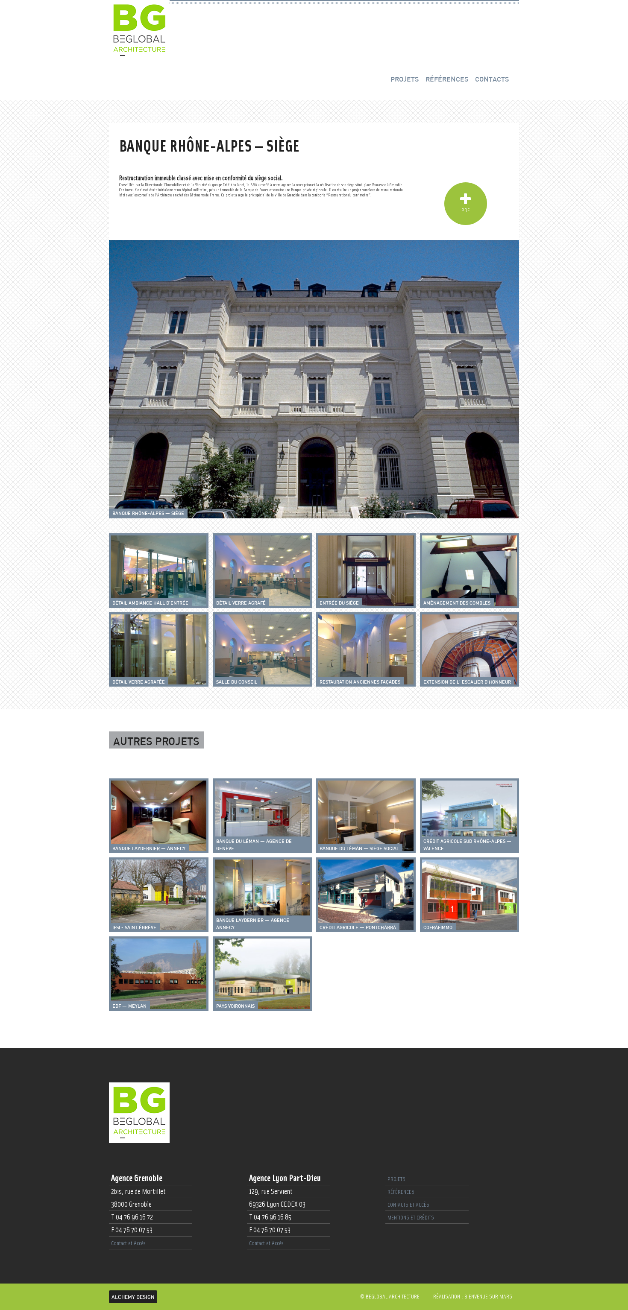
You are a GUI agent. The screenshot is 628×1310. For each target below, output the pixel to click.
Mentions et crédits (410, 1218)
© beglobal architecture (390, 1297)
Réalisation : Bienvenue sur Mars (472, 1297)
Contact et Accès (128, 1243)
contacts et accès (408, 1205)
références (447, 79)
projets (404, 79)
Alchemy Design (133, 1297)
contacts (492, 79)
